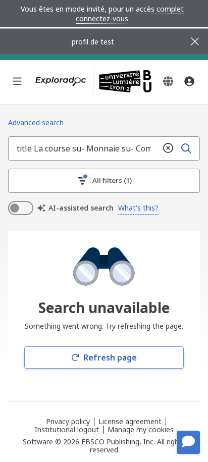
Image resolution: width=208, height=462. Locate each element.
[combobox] (84, 148)
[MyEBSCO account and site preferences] (189, 81)
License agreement (130, 421)
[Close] (195, 41)
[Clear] (168, 148)
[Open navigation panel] (17, 81)
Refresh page (110, 357)
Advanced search (36, 122)
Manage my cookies (141, 430)
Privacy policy (68, 421)
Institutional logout (67, 429)
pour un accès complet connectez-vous (130, 13)
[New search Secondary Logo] (122, 81)
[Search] (186, 148)
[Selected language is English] (168, 81)
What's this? (138, 208)
